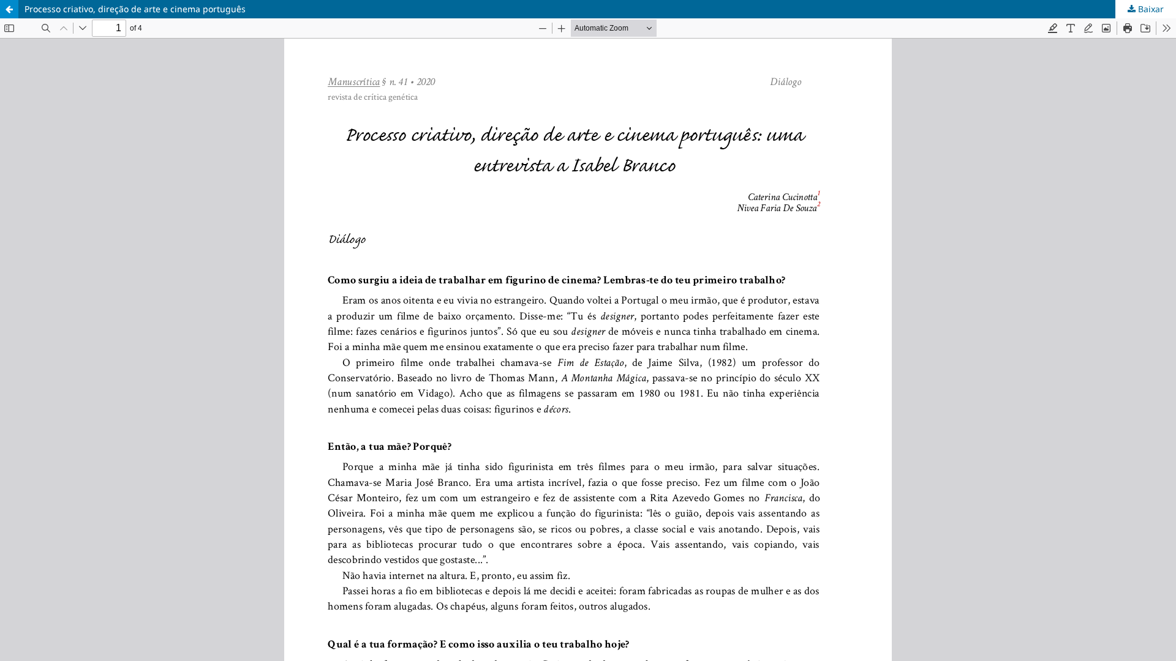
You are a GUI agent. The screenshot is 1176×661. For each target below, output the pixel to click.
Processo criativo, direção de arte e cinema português (135, 9)
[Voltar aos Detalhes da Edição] (9, 9)
